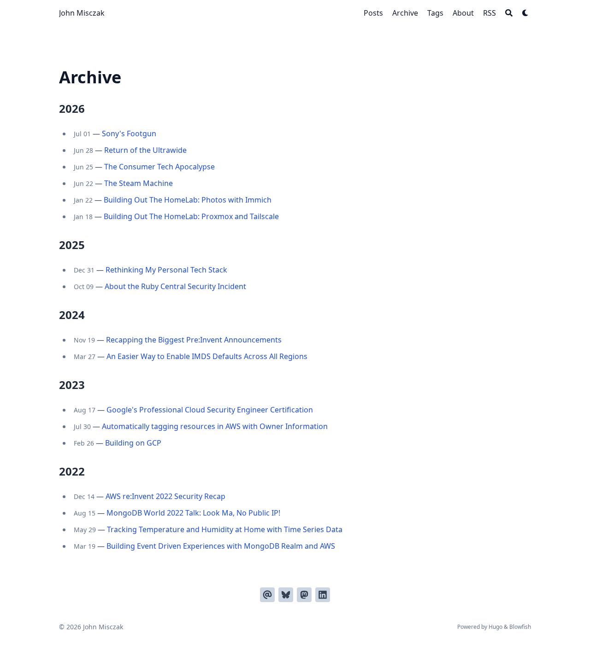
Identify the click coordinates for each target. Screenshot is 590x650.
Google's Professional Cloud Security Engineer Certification (209, 410)
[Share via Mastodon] (304, 594)
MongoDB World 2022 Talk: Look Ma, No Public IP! (193, 513)
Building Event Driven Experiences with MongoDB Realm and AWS (220, 546)
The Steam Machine (138, 183)
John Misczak (82, 13)
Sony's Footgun (129, 133)
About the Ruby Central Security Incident (175, 286)
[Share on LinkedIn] (322, 594)
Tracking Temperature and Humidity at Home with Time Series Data (224, 529)
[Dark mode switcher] (525, 13)
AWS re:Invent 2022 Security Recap (165, 496)
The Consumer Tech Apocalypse (159, 167)
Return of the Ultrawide (145, 150)
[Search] (509, 13)
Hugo (495, 627)
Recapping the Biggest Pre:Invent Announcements (194, 340)
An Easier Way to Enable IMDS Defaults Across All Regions (206, 356)
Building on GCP (133, 443)
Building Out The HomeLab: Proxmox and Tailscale (191, 216)
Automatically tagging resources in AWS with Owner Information (215, 426)
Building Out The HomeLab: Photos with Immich (187, 200)
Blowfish (520, 627)
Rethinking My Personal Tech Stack (166, 270)
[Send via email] (267, 594)
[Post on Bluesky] (285, 594)
